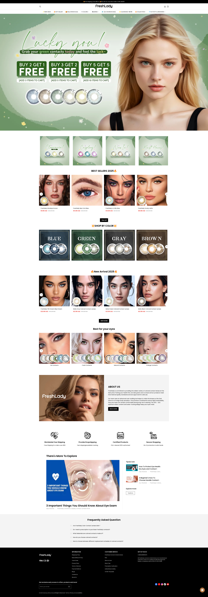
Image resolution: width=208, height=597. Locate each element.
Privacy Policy (75, 563)
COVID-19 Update (109, 571)
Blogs (73, 571)
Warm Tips (107, 563)
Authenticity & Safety (110, 569)
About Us (74, 577)
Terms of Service (76, 566)
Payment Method (76, 569)
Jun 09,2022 (143, 483)
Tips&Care (130, 493)
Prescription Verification (111, 566)
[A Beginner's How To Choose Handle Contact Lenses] (132, 479)
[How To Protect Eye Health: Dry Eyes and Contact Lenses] (132, 467)
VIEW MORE (104, 321)
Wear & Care (108, 560)
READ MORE (113, 409)
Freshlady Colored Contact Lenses (114, 555)
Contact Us (75, 574)
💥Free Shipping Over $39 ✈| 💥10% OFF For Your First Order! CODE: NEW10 (104, 1)
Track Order (75, 560)
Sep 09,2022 (50, 508)
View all (104, 220)
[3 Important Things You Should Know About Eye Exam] (82, 480)
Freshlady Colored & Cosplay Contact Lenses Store (73, 508)
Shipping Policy (76, 555)
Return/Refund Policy (77, 557)
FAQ (106, 557)
